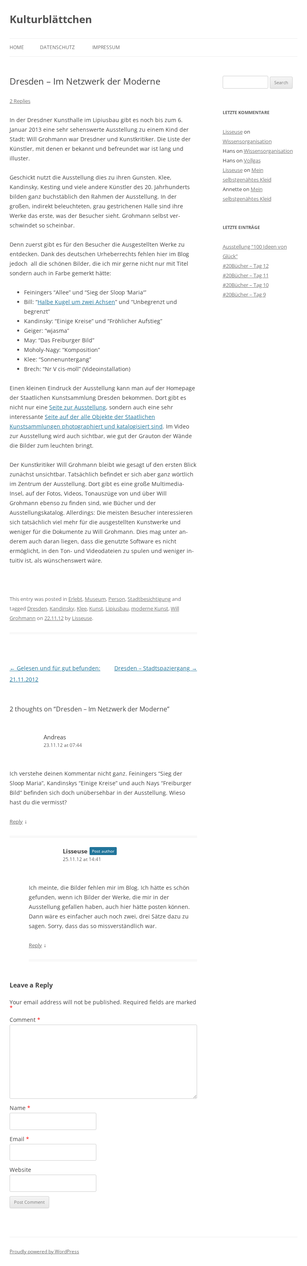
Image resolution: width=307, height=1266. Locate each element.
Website (20, 1169)
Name (20, 1108)
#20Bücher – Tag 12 (246, 265)
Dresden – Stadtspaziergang (155, 668)
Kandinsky (62, 608)
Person (116, 598)
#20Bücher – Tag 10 (246, 284)
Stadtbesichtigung (149, 598)
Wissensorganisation (247, 141)
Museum (95, 598)
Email (19, 1139)
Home (17, 47)
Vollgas (252, 160)
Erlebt (75, 598)
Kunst (96, 608)
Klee (82, 608)
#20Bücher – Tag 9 (244, 294)
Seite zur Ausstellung (77, 407)
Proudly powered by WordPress (44, 1251)
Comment (25, 1019)
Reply (16, 821)
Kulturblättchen (51, 19)
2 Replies (20, 101)
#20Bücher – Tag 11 (246, 275)
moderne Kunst (149, 608)
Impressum (106, 47)
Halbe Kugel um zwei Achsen (76, 302)
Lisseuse (82, 618)
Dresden (37, 608)
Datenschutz (57, 47)
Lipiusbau (117, 608)
